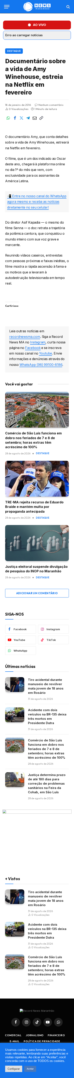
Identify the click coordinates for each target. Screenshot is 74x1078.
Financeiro (56, 1035)
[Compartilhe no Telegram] (28, 118)
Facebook (32, 348)
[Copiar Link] (41, 118)
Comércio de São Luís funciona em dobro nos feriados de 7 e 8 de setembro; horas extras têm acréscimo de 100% (46, 749)
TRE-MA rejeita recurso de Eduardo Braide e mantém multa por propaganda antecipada (34, 506)
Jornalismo (35, 1035)
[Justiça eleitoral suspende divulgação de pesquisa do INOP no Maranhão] (37, 543)
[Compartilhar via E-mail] (34, 118)
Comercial (13, 1035)
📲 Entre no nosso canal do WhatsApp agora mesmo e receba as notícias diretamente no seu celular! (36, 201)
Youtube (45, 353)
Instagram (37, 342)
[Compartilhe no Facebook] (15, 118)
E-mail (15, 1041)
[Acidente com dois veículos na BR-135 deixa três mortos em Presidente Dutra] (14, 714)
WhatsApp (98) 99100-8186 (41, 365)
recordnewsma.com (24, 337)
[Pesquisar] (68, 6)
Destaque (14, 51)
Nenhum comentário (51, 104)
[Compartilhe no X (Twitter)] (21, 118)
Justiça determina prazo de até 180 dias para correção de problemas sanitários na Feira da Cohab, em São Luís (47, 783)
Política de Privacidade (42, 1041)
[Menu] (6, 6)
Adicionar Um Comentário (37, 593)
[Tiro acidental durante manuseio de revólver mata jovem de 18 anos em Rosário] (14, 684)
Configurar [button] (14, 1068)
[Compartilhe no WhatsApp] (8, 118)
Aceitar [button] (30, 1069)
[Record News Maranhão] (37, 6)
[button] (37, 25)
